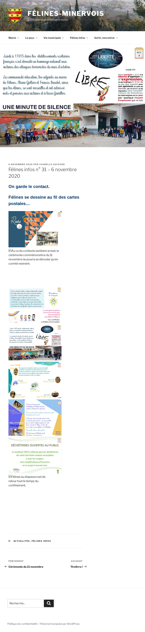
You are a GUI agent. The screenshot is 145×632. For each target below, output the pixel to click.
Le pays (29, 37)
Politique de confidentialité (22, 623)
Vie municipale (52, 37)
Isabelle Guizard (52, 164)
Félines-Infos (77, 37)
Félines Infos (41, 541)
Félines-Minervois (66, 13)
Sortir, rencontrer (104, 37)
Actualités (21, 541)
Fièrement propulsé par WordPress (60, 623)
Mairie (12, 37)
